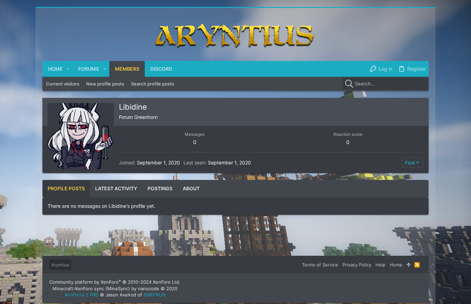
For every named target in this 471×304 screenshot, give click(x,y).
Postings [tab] (160, 188)
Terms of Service (320, 264)
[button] (68, 69)
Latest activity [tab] (116, 188)
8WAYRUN (154, 294)
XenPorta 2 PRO (81, 294)
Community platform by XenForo (114, 282)
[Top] (408, 265)
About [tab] (191, 188)
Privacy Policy (356, 264)
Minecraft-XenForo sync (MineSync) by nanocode (114, 288)
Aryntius (60, 264)
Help (380, 264)
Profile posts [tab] (66, 188)
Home (396, 264)
